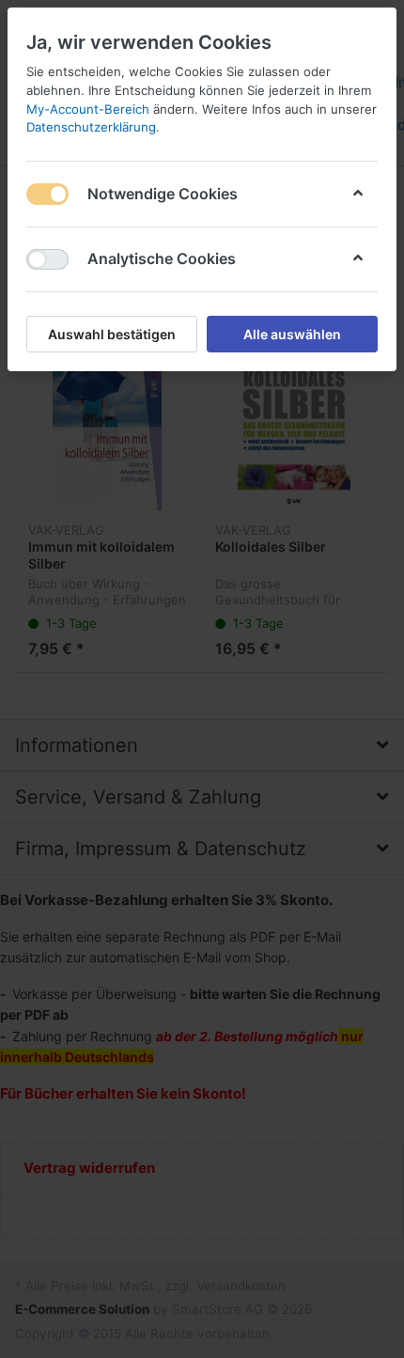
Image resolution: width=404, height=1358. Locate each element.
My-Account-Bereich (87, 109)
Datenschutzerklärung (91, 126)
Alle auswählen (292, 334)
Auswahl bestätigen (112, 334)
